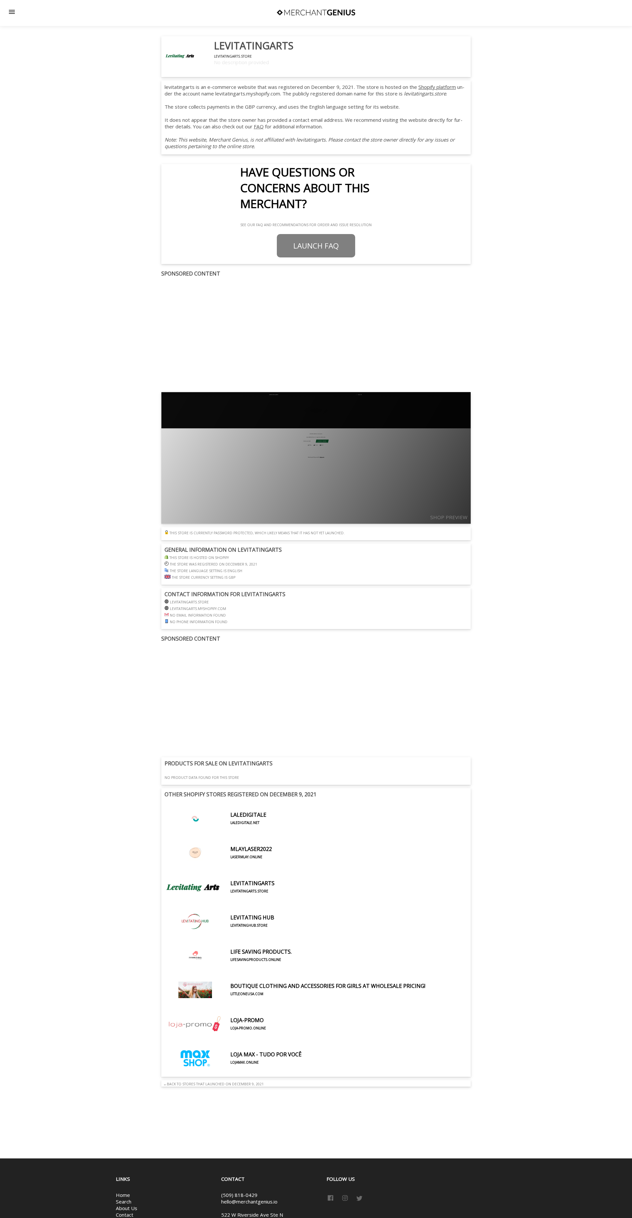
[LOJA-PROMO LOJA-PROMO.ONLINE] (215, 1039)
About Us (126, 1208)
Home (123, 1195)
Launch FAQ (316, 246)
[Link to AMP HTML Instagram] (345, 1199)
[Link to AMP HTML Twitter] (359, 1199)
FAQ (259, 126)
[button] (12, 12)
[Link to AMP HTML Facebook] (332, 1199)
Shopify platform (437, 87)
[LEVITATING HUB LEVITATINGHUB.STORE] (219, 936)
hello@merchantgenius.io (249, 1201)
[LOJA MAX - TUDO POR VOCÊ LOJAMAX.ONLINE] (233, 1073)
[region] (316, 334)
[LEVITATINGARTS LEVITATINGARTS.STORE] (219, 902)
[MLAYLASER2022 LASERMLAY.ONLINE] (218, 868)
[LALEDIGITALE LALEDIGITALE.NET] (215, 834)
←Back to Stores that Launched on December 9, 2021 (212, 1084)
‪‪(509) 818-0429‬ (239, 1195)
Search (123, 1201)
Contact (124, 1214)
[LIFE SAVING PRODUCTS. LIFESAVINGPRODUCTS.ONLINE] (228, 970)
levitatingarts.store (233, 56)
